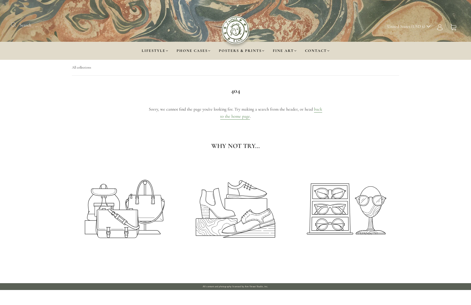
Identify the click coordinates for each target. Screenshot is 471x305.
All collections (81, 67)
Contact (316, 50)
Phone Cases (192, 50)
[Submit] (17, 25)
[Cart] (453, 26)
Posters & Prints (240, 50)
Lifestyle (153, 50)
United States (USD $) (406, 26)
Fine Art (283, 50)
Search (25, 25)
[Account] (439, 26)
